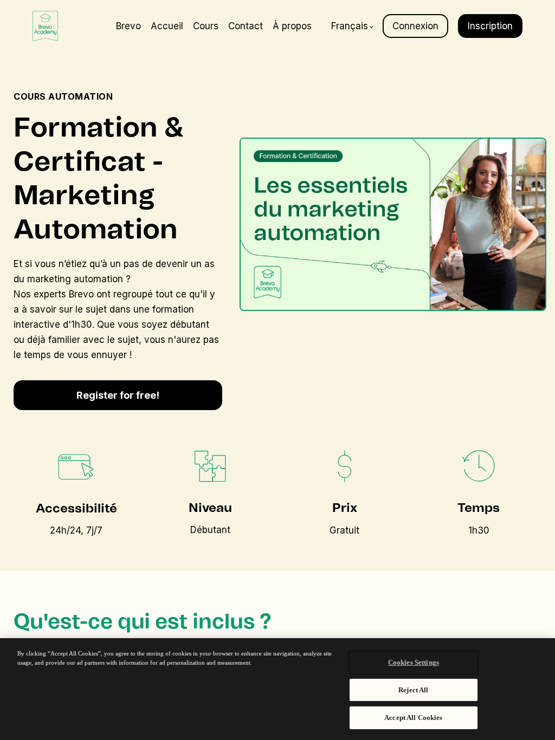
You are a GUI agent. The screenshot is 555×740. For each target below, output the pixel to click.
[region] (277, 689)
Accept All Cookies (413, 717)
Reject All (413, 690)
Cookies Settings (413, 662)
